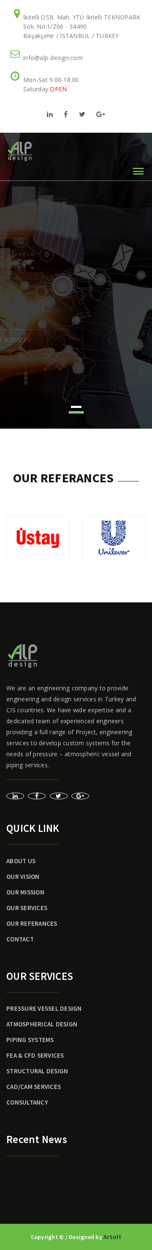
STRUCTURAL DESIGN (37, 1071)
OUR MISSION (25, 892)
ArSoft (112, 1237)
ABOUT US (20, 861)
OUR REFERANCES (31, 923)
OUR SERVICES (26, 908)
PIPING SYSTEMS (30, 1040)
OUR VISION (23, 877)
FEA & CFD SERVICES (35, 1055)
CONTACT (20, 939)
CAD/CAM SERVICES (33, 1087)
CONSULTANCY (27, 1102)
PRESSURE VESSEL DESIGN (44, 1008)
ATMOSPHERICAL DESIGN (41, 1024)
